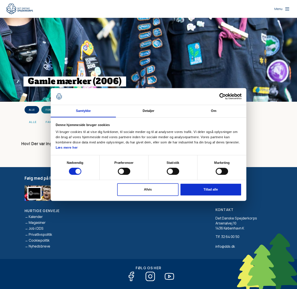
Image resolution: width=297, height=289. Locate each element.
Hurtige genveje (42, 210)
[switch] (124, 171)
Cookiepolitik (39, 240)
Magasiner (37, 222)
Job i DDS (36, 228)
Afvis (148, 189)
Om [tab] (213, 111)
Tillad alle (211, 189)
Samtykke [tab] (83, 111)
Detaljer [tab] (149, 111)
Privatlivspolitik (40, 234)
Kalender (36, 216)
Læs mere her (67, 147)
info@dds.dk (225, 246)
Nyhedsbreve (39, 246)
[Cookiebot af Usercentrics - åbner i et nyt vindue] (223, 96)
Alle (32, 109)
